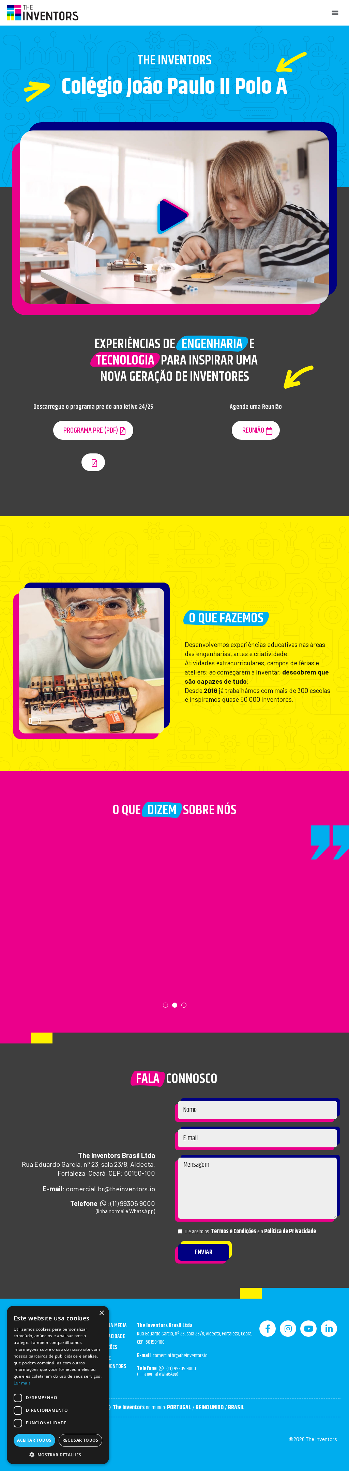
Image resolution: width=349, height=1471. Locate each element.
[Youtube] (308, 1328)
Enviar (203, 1252)
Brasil (236, 1407)
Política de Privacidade (290, 1231)
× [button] (101, 1313)
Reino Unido (210, 1407)
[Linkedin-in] (329, 1328)
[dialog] (58, 1385)
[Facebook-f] (267, 1328)
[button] (334, 12)
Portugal (179, 1407)
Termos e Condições (233, 1231)
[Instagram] (288, 1328)
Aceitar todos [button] (34, 1440)
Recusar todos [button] (80, 1440)
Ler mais (22, 1383)
